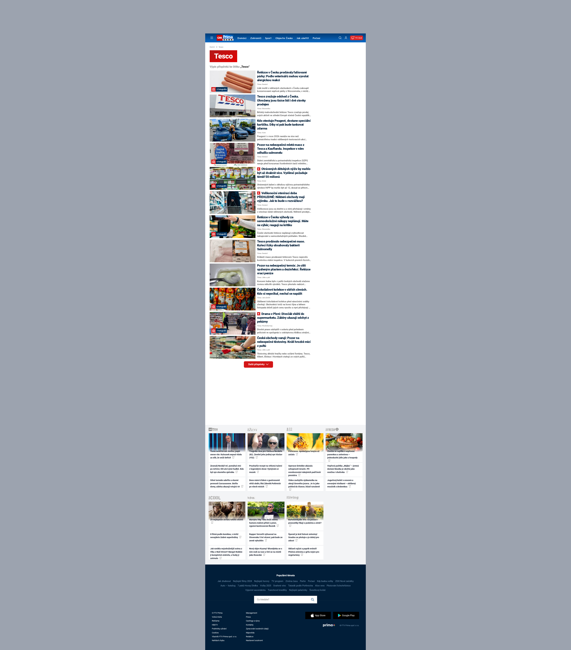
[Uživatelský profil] (346, 38)
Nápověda (250, 633)
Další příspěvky (256, 364)
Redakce (249, 636)
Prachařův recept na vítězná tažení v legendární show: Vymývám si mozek (265, 469)
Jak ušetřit (303, 38)
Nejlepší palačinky (298, 590)
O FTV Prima (217, 613)
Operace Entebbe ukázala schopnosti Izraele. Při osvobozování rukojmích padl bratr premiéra (304, 470)
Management (251, 613)
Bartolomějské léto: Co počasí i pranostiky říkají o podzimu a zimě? (304, 521)
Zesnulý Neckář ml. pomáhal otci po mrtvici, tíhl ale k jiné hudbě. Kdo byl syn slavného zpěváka (227, 469)
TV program (277, 581)
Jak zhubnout (224, 581)
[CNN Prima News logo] (225, 38)
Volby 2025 (265, 585)
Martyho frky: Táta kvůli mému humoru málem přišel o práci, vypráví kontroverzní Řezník (263, 522)
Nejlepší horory (261, 581)
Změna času (292, 581)
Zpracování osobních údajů (257, 629)
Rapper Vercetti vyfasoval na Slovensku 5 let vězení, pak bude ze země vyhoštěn (266, 537)
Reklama (215, 621)
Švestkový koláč (317, 590)
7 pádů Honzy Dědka (248, 585)
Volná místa (217, 617)
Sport (268, 38)
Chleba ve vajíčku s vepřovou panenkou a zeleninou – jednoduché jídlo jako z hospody (342, 454)
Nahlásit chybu (218, 640)
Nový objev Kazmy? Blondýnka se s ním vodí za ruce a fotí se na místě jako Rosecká (265, 551)
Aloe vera (319, 585)
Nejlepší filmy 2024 (242, 581)
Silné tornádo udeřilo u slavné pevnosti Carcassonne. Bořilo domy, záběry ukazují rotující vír (225, 483)
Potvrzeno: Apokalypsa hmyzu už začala (303, 453)
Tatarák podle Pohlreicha (300, 585)
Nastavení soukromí (254, 640)
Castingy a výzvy (253, 621)
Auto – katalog (228, 585)
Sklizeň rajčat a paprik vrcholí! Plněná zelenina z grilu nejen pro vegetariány (303, 551)
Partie (303, 581)
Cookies (215, 633)
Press (248, 617)
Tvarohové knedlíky (277, 590)
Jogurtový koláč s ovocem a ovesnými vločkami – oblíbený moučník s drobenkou (341, 483)
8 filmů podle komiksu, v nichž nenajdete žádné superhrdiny (224, 535)
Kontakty (249, 625)
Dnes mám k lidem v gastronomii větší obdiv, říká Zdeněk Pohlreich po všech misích (265, 483)
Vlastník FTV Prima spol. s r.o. (224, 636)
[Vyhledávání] (340, 38)
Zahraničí (255, 38)
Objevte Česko (284, 38)
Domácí (241, 38)
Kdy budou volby (325, 581)
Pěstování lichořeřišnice (339, 585)
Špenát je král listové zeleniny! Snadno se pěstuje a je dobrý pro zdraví (303, 537)
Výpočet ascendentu (255, 590)
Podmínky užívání (219, 629)
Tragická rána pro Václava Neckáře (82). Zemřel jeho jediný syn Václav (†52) (265, 454)
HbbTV (215, 625)
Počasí (316, 38)
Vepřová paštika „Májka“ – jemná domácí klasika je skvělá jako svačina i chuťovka (343, 469)
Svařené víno (279, 585)
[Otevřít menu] (211, 38)
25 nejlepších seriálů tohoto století (226, 519)
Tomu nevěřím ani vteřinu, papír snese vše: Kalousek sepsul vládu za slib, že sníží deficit (226, 454)
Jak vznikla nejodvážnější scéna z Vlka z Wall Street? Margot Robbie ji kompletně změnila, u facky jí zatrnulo (226, 553)
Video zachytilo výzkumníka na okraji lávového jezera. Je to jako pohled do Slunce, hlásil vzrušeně (304, 483)
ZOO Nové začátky (344, 581)
